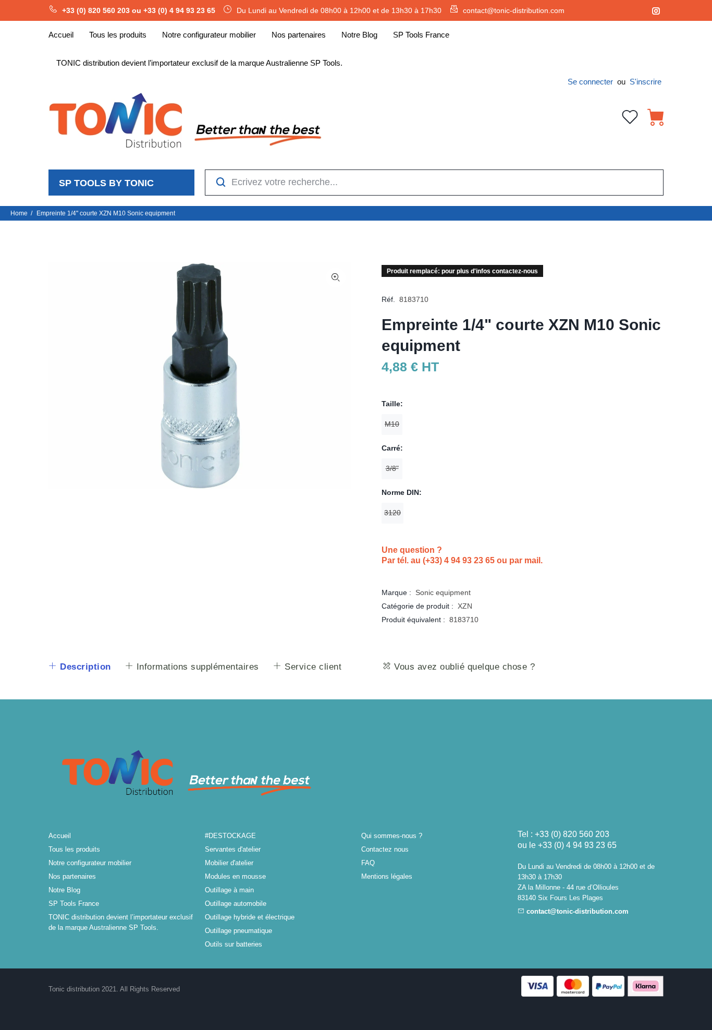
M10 (392, 424)
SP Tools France (73, 903)
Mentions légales (386, 876)
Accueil (59, 836)
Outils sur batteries (233, 944)
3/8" (392, 468)
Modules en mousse (235, 876)
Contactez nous (385, 849)
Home (19, 213)
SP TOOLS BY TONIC (106, 183)
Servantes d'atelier (233, 849)
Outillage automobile (235, 903)
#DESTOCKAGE (230, 836)
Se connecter (590, 81)
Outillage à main (229, 890)
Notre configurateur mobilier (89, 863)
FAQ (368, 863)
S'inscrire (645, 81)
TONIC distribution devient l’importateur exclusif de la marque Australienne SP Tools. (120, 922)
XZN (465, 606)
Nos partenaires (72, 876)
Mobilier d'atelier (229, 863)
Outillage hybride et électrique (249, 917)
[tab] (79, 667)
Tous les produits (74, 849)
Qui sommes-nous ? (391, 836)
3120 (392, 512)
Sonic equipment (443, 592)
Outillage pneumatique (238, 931)
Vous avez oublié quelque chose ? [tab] (463, 667)
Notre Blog (64, 890)
